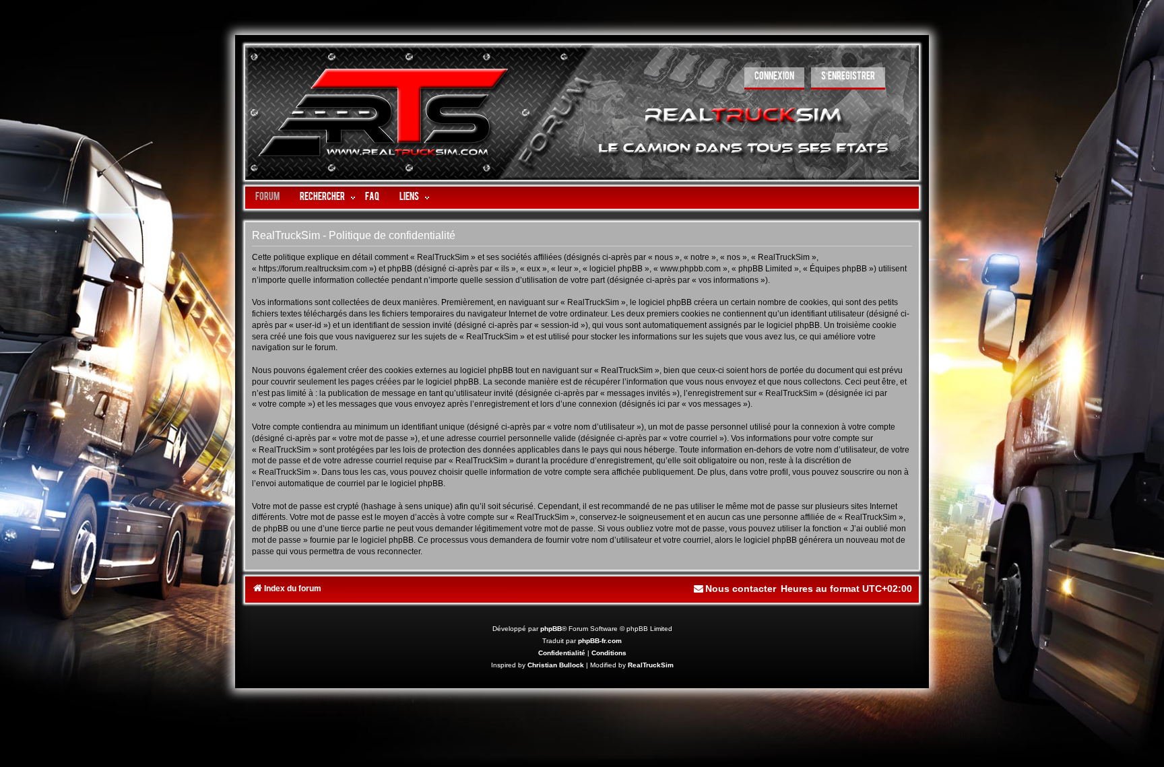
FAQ (372, 197)
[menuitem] (774, 78)
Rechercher (322, 197)
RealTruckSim (651, 665)
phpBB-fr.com (600, 640)
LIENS (409, 197)
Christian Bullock (555, 665)
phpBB (551, 628)
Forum (267, 197)
